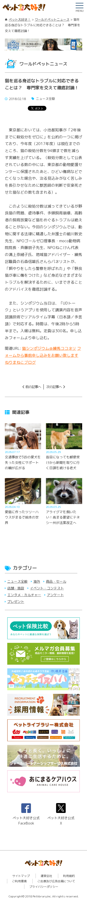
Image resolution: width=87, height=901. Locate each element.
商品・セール (56, 581)
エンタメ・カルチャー (24, 595)
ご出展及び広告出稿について (56, 881)
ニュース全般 (17, 581)
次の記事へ (54, 386)
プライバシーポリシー (43, 887)
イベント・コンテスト (47, 588)
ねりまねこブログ (20, 362)
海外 (36, 581)
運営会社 (46, 876)
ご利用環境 (19, 881)
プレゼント (15, 601)
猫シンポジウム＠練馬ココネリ (49, 348)
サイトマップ (21, 876)
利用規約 (69, 876)
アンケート (55, 595)
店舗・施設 (15, 588)
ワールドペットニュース (52, 19)
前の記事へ (33, 386)
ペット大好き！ (20, 19)
